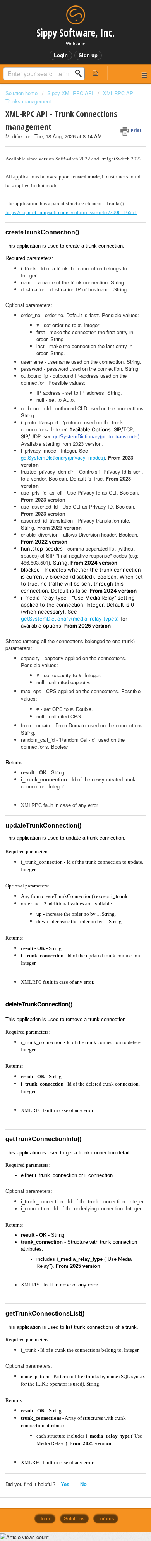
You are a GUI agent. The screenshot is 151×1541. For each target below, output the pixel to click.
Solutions (74, 1518)
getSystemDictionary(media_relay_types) (70, 618)
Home (44, 1518)
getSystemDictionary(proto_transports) (96, 436)
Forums (105, 1518)
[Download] (61, 787)
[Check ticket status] (95, 73)
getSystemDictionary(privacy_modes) (63, 457)
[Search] (80, 73)
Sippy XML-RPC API (70, 93)
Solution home (22, 93)
